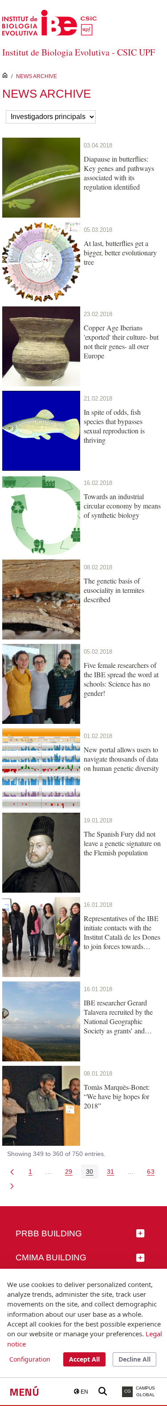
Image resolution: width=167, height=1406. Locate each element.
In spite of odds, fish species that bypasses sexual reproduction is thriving (114, 426)
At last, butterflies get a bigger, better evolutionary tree (120, 252)
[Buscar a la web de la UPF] (103, 1391)
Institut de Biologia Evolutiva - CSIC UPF (78, 52)
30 (92, 1173)
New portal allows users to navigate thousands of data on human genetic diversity (121, 759)
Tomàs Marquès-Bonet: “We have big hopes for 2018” (117, 1096)
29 (71, 1173)
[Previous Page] (12, 1171)
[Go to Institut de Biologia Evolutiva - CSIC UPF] (49, 22)
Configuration (29, 1359)
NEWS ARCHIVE (36, 76)
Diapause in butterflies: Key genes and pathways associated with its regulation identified (119, 172)
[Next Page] (12, 1186)
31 (113, 1173)
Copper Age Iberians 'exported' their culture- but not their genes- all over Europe (121, 341)
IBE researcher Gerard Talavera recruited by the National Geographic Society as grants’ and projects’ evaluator (118, 1016)
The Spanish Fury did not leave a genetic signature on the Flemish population (122, 843)
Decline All (134, 1359)
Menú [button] (24, 1392)
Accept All (84, 1359)
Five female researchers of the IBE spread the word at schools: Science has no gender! (121, 679)
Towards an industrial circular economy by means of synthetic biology (122, 506)
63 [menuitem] (153, 1173)
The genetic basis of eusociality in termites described (114, 590)
